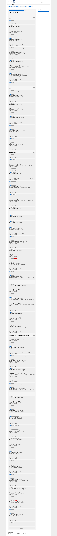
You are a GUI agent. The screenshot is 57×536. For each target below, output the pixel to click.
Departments (10, 6)
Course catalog (11, 4)
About (8, 533)
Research (15, 533)
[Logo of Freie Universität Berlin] (12, 1)
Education (11, 533)
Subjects (45, 2)
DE (40, 2)
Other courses (30, 6)
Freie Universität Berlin (10, 532)
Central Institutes (16, 6)
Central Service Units (23, 6)
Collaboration (24, 533)
